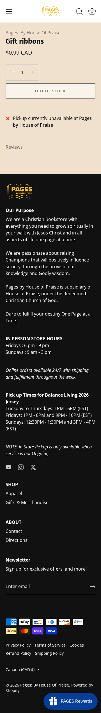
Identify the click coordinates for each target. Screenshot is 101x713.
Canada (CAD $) (20, 669)
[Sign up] (92, 586)
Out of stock (50, 90)
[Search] (79, 12)
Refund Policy (18, 653)
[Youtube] (8, 467)
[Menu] (9, 11)
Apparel (14, 493)
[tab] (17, 147)
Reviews (14, 147)
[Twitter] (33, 467)
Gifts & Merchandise (27, 502)
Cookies (77, 645)
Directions (16, 540)
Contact (14, 531)
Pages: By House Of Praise (33, 33)
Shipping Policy (49, 653)
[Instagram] (21, 467)
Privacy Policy (18, 645)
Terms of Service (50, 645)
